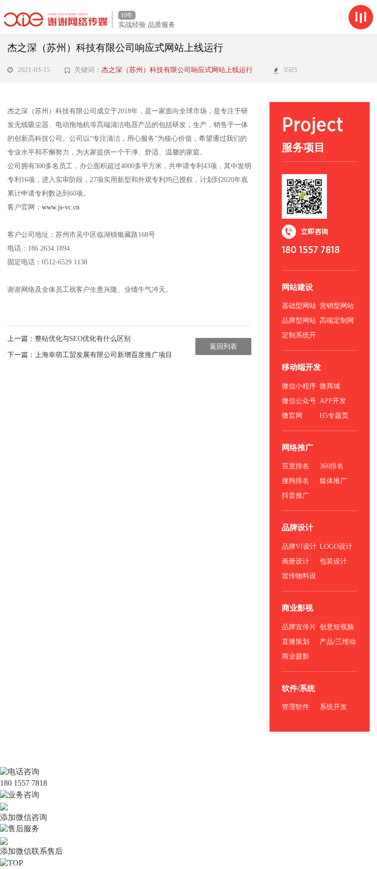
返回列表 (223, 346)
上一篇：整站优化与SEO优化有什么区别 (69, 338)
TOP (15, 863)
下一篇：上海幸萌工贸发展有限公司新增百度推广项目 (89, 354)
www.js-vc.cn (61, 207)
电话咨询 (23, 771)
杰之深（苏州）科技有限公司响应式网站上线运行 (179, 70)
